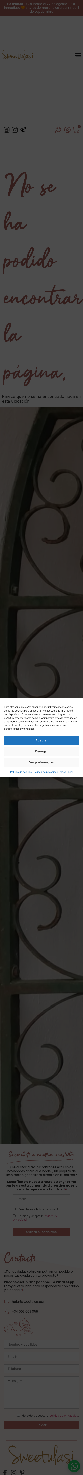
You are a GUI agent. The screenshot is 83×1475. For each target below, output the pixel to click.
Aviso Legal (66, 771)
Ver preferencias (41, 762)
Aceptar (42, 740)
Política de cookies (21, 771)
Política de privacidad (46, 771)
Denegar (41, 751)
